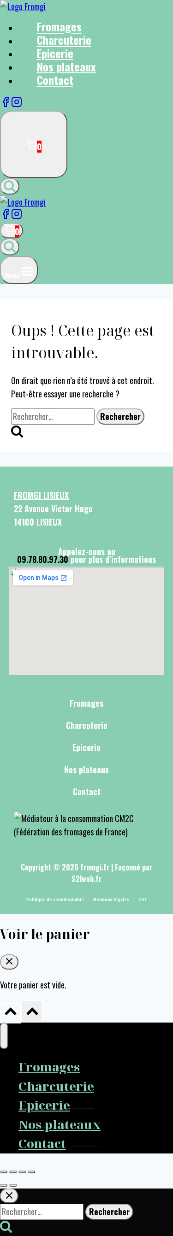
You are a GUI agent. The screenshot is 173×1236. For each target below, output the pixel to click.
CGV (142, 899)
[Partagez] (22, 1172)
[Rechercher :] (53, 416)
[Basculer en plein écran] (13, 1172)
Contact (55, 79)
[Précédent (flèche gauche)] (3, 1185)
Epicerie (86, 747)
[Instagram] (16, 104)
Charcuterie (86, 725)
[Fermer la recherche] (9, 1196)
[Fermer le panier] (9, 962)
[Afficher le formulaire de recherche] (9, 186)
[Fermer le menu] (4, 1036)
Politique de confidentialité (55, 899)
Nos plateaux (86, 769)
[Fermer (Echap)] (31, 1172)
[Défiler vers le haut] (10, 1013)
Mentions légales (111, 899)
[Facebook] (5, 104)
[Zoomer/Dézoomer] (3, 1172)
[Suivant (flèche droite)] (13, 1185)
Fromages (86, 703)
